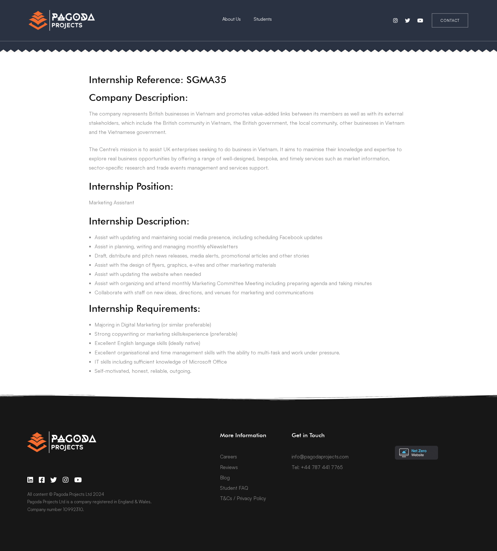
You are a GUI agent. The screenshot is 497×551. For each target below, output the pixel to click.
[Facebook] (42, 480)
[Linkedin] (30, 480)
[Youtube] (78, 480)
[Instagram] (65, 480)
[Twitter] (53, 480)
